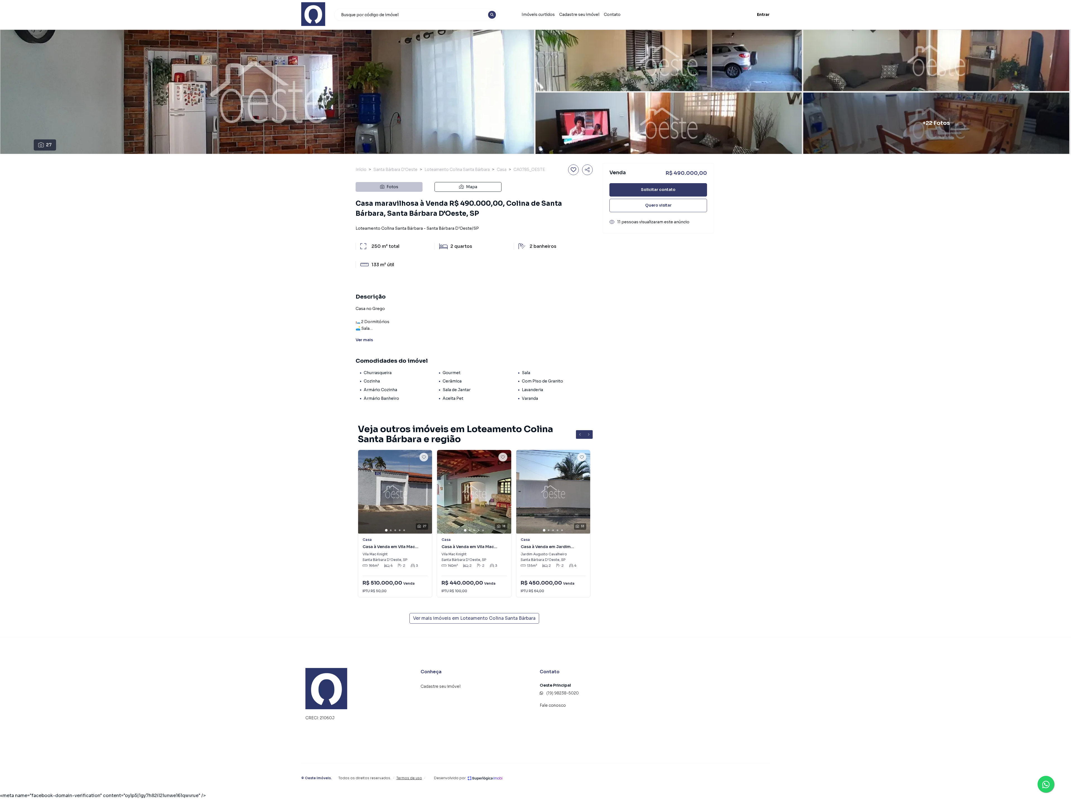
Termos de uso (409, 778)
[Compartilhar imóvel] (587, 169)
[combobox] (416, 15)
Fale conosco (553, 705)
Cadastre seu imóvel (579, 14)
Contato (612, 14)
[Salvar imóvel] (573, 169)
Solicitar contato (658, 189)
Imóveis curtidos (538, 14)
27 (49, 145)
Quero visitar (658, 205)
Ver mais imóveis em (474, 618)
